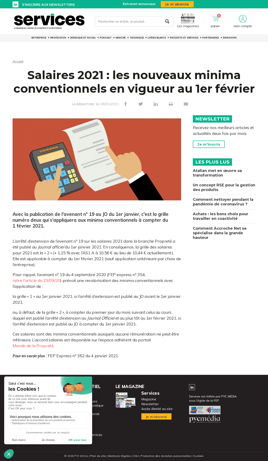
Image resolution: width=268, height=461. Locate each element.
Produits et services (184, 37)
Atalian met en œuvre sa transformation (217, 173)
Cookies (198, 455)
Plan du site (98, 455)
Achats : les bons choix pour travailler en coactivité (220, 216)
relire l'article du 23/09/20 (36, 280)
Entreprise (38, 37)
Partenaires (210, 37)
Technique (137, 37)
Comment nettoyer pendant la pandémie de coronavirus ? (223, 201)
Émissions (230, 37)
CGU (136, 455)
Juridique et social (83, 37)
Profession (58, 37)
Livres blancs (157, 37)
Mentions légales (119, 455)
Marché (121, 37)
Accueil (18, 61)
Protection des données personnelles (166, 455)
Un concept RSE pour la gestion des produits (224, 187)
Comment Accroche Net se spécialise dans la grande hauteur (220, 233)
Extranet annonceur (139, 4)
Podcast (106, 37)
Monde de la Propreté (33, 345)
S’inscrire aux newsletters (48, 5)
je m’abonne (177, 4)
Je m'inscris (208, 144)
